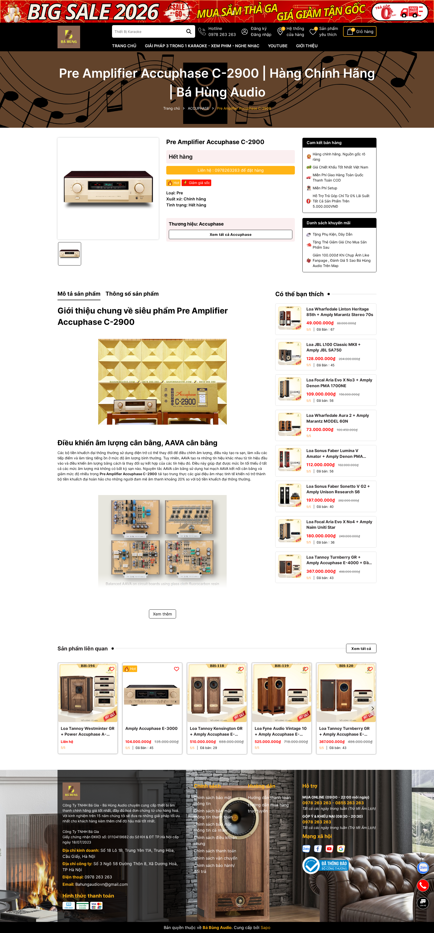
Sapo (265, 927)
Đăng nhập (261, 34)
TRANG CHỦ (124, 45)
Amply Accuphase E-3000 (151, 728)
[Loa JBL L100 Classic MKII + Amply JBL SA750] (289, 353)
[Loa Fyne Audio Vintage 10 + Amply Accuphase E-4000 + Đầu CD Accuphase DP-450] (281, 692)
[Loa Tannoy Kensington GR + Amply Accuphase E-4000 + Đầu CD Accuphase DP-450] (216, 692)
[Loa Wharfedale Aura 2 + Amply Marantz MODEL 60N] (289, 424)
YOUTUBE (278, 45)
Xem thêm (162, 613)
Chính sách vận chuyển (215, 858)
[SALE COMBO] (217, 11)
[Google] (341, 848)
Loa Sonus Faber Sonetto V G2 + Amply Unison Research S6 (338, 489)
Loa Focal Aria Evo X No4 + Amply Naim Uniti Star (339, 524)
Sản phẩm (328, 31)
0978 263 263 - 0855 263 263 (333, 802)
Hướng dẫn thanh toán (269, 797)
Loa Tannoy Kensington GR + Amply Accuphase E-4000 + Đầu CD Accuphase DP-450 (217, 731)
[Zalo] (306, 848)
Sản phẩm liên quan (83, 648)
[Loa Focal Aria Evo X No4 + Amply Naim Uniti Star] (289, 530)
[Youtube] (329, 848)
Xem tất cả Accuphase (231, 234)
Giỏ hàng (364, 31)
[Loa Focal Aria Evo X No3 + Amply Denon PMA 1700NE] (289, 389)
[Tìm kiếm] (189, 31)
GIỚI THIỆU (307, 45)
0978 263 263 (98, 876)
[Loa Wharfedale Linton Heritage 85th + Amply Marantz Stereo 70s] (289, 318)
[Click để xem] (108, 188)
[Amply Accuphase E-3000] (152, 692)
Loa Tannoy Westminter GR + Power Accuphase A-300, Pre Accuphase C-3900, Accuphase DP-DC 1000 (88, 731)
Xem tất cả (361, 648)
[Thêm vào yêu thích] (111, 669)
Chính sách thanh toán (215, 850)
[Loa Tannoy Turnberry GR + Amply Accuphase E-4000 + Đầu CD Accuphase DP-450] (289, 566)
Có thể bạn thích (299, 294)
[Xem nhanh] (88, 717)
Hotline (222, 31)
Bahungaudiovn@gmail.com (101, 884)
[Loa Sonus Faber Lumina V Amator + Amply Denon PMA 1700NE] (289, 459)
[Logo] (69, 36)
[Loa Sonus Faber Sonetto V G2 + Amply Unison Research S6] (289, 495)
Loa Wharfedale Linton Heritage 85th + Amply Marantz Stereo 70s (339, 311)
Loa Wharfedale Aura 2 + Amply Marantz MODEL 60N (337, 418)
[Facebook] (318, 848)
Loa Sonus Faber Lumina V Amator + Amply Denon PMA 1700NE (334, 453)
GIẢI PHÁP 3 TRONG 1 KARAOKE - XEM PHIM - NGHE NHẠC (202, 45)
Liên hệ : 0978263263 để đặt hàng (231, 170)
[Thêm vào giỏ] (147, 717)
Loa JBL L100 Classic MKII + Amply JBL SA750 (333, 347)
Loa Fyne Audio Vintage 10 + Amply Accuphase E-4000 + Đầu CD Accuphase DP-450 (281, 731)
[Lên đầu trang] (423, 920)
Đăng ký (259, 28)
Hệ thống (295, 31)
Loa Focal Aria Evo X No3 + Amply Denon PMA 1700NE (339, 382)
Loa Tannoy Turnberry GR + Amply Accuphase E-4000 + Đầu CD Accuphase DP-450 (338, 560)
